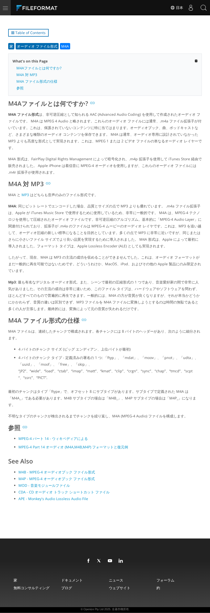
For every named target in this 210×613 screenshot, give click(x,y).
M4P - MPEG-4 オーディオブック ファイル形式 (56, 478)
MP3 (25, 194)
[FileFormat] (49, 7)
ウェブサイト (119, 587)
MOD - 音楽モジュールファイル (44, 485)
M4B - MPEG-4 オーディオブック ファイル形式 (56, 472)
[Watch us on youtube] (111, 561)
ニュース (116, 580)
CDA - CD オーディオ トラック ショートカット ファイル (64, 492)
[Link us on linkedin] (121, 561)
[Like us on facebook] (89, 561)
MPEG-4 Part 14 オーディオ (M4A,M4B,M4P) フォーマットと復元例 (73, 447)
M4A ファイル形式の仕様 (36, 81)
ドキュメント (72, 580)
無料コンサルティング (31, 587)
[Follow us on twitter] (100, 561)
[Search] (203, 7)
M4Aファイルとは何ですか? (38, 68)
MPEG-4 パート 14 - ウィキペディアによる (53, 438)
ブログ (66, 587)
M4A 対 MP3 (26, 74)
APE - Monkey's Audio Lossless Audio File (53, 498)
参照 (20, 88)
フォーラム (165, 580)
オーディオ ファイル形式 (37, 46)
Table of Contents (30, 32)
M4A (65, 46)
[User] (190, 7)
